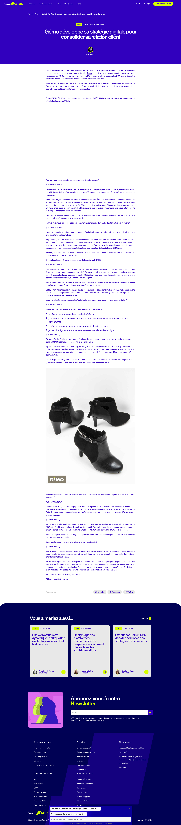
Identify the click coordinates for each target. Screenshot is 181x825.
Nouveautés (124, 742)
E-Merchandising (83, 765)
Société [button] (79, 4)
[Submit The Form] (150, 712)
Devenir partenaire (41, 757)
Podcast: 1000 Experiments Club (131, 748)
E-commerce (82, 792)
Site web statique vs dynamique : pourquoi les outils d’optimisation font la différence (48, 639)
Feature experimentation (86, 752)
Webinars (122, 767)
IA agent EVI (81, 769)
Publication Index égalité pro (44, 765)
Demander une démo (163, 4)
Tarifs (59, 4)
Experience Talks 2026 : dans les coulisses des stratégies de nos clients (131, 638)
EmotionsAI (81, 761)
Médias (79, 805)
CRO (36, 788)
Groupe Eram (58, 70)
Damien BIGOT (91, 98)
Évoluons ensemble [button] (46, 4)
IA (35, 779)
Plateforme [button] (32, 4)
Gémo (89, 73)
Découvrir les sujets (43, 773)
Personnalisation (83, 757)
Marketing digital (40, 801)
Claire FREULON (53, 98)
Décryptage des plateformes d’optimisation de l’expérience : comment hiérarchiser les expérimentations (89, 642)
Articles (37, 14)
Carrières (37, 761)
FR (139, 4)
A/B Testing (38, 783)
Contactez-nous (40, 752)
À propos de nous (42, 742)
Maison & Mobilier (83, 801)
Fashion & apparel (83, 796)
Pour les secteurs (85, 773)
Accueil (30, 14)
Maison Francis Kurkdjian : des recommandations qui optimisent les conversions (132, 760)
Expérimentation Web (84, 748)
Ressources (68, 4)
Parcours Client (40, 792)
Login (148, 4)
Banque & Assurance (85, 783)
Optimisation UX (48, 14)
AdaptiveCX (123, 752)
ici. (104, 720)
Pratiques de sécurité (42, 748)
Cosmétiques (82, 788)
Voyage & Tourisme (84, 779)
